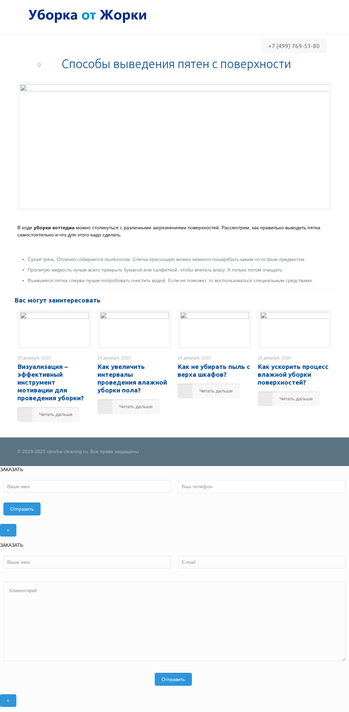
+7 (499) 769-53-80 (294, 46)
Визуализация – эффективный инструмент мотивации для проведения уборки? (50, 382)
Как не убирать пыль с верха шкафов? (214, 370)
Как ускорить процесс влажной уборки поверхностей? (293, 374)
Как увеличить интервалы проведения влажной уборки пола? (132, 378)
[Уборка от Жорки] (85, 15)
